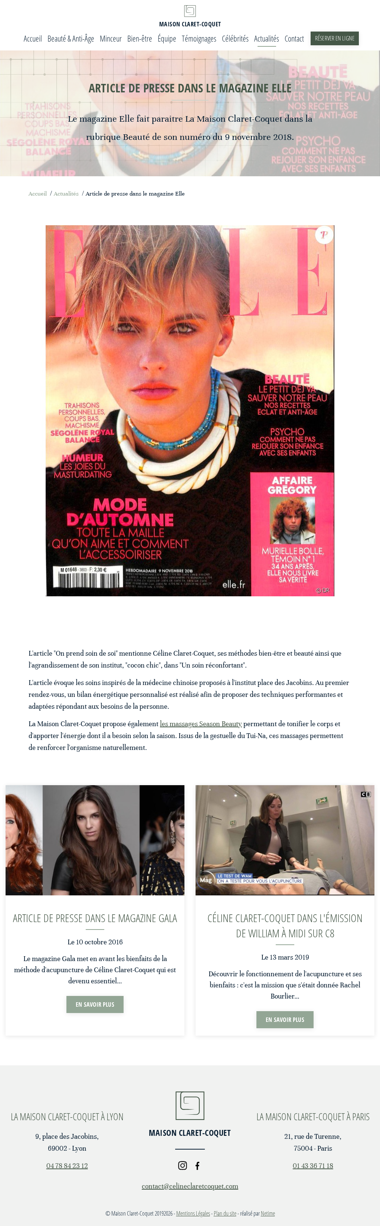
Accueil (33, 38)
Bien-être (139, 38)
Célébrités (235, 38)
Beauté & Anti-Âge (71, 38)
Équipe (167, 38)
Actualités (266, 38)
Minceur (111, 38)
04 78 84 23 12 (67, 1165)
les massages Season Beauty (201, 723)
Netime (268, 1213)
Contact (294, 38)
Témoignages (199, 38)
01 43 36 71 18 (313, 1165)
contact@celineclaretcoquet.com (190, 1186)
